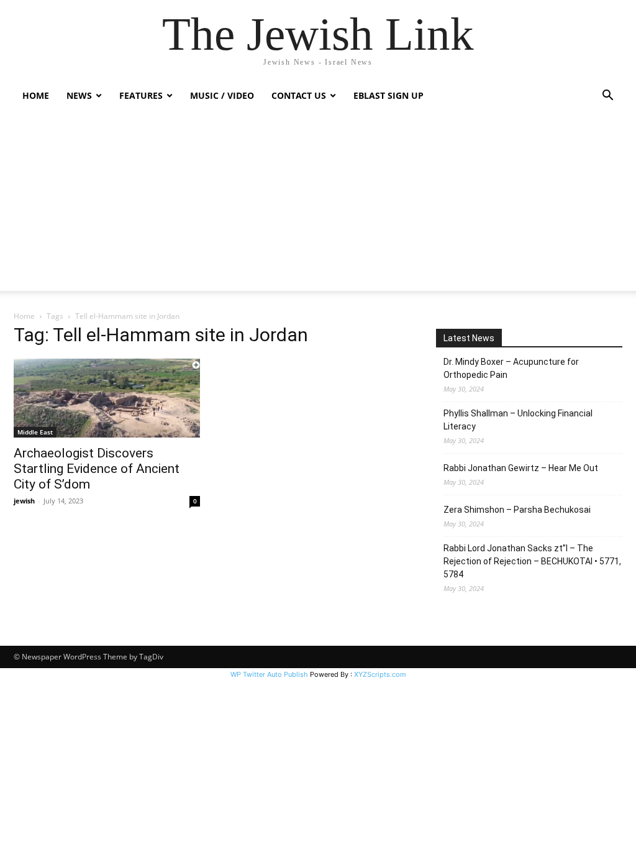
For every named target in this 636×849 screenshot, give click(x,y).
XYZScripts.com (380, 674)
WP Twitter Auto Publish (269, 674)
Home (35, 95)
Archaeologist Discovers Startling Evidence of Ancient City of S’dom (96, 469)
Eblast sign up (388, 95)
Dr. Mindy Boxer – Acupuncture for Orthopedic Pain (511, 368)
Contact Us (298, 95)
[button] (607, 97)
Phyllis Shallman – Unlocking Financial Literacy (518, 419)
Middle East (35, 432)
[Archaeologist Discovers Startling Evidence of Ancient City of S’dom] (107, 398)
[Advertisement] (318, 204)
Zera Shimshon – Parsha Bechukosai (517, 510)
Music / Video (222, 95)
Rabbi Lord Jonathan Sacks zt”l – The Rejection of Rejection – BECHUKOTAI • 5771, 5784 (532, 561)
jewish (24, 500)
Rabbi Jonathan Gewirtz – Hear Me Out (520, 468)
